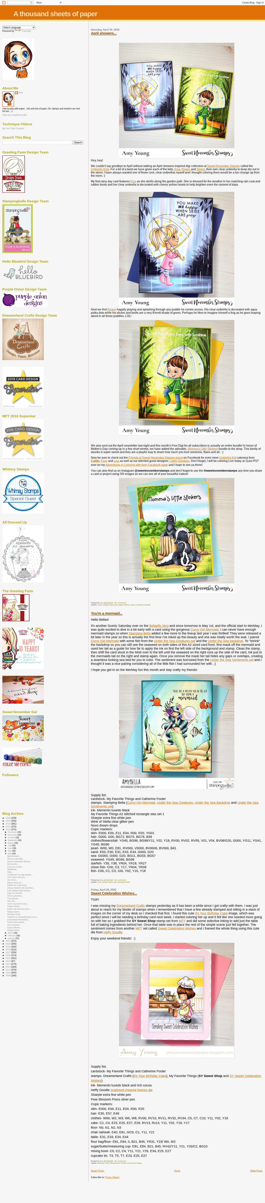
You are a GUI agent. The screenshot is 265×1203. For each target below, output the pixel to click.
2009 (8, 975)
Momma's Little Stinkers (203, 448)
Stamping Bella (140, 633)
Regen (186, 169)
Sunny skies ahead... (16, 922)
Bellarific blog (159, 626)
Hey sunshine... (14, 925)
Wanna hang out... (15, 883)
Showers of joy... (14, 914)
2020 (8, 944)
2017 (8, 952)
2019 (8, 946)
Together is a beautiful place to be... (22, 917)
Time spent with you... (16, 877)
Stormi (200, 169)
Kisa (177, 169)
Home (177, 1170)
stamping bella (124, 882)
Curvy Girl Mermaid (204, 629)
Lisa (116, 460)
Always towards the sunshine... (20, 888)
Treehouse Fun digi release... (20, 875)
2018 (8, 949)
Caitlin (95, 460)
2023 (8, 826)
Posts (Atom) (112, 1177)
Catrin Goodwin (179, 460)
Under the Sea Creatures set (174, 641)
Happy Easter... (14, 912)
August (11, 843)
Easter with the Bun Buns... (19, 909)
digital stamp (124, 605)
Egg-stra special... (15, 893)
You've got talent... (15, 896)
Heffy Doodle (112, 932)
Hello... (10, 872)
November (12, 835)
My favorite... (13, 864)
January (12, 938)
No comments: (120, 603)
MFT (182, 921)
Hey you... (11, 901)
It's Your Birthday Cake (211, 913)
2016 (8, 955)
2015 (8, 958)
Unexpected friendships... (18, 920)
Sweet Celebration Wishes (177, 928)
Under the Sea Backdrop (212, 802)
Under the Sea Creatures (175, 802)
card (99, 882)
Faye (104, 460)
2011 (8, 970)
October (12, 837)
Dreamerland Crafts (130, 906)
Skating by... (12, 869)
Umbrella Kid (227, 457)
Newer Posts (97, 1170)
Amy (21, 92)
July (10, 845)
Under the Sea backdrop (225, 641)
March (11, 933)
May (10, 851)
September (13, 840)
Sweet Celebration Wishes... (114, 893)
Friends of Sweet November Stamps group (156, 457)
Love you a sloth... (15, 867)
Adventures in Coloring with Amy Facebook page (136, 464)
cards (100, 605)
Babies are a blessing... (17, 885)
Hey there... (12, 880)
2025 (8, 821)
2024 (8, 824)
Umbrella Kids (100, 169)
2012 (8, 967)
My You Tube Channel (13, 128)
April (10, 853)
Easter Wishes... (14, 927)
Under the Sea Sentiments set (231, 660)
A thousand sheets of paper (55, 14)
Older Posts (256, 1170)
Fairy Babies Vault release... (19, 890)
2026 (8, 818)
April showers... (103, 33)
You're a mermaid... (106, 613)
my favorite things (134, 1163)
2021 (8, 941)
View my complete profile (14, 115)
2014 (8, 961)
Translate (26, 31)
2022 (8, 829)
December (12, 832)
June (10, 848)
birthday (101, 1163)
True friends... (13, 898)
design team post (110, 605)
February (12, 935)
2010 (8, 972)
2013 (8, 964)
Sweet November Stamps (223, 165)
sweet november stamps (140, 605)
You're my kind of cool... (17, 904)
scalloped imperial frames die (132, 1090)
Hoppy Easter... (14, 906)
